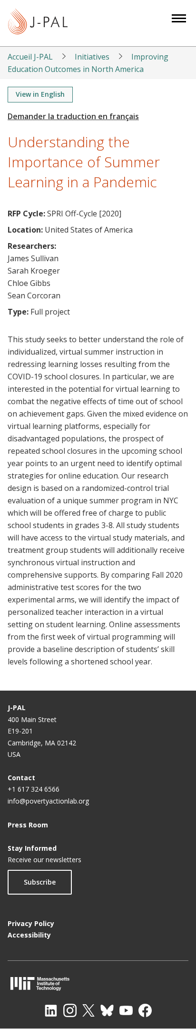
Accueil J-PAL (30, 56)
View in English (40, 94)
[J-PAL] (38, 23)
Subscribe (40, 881)
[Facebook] (145, 1010)
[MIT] (98, 983)
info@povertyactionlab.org (48, 800)
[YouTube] (126, 1010)
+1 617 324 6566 (33, 789)
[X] (88, 1010)
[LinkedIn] (51, 1010)
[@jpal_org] (70, 1010)
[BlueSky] (107, 1010)
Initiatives (92, 56)
